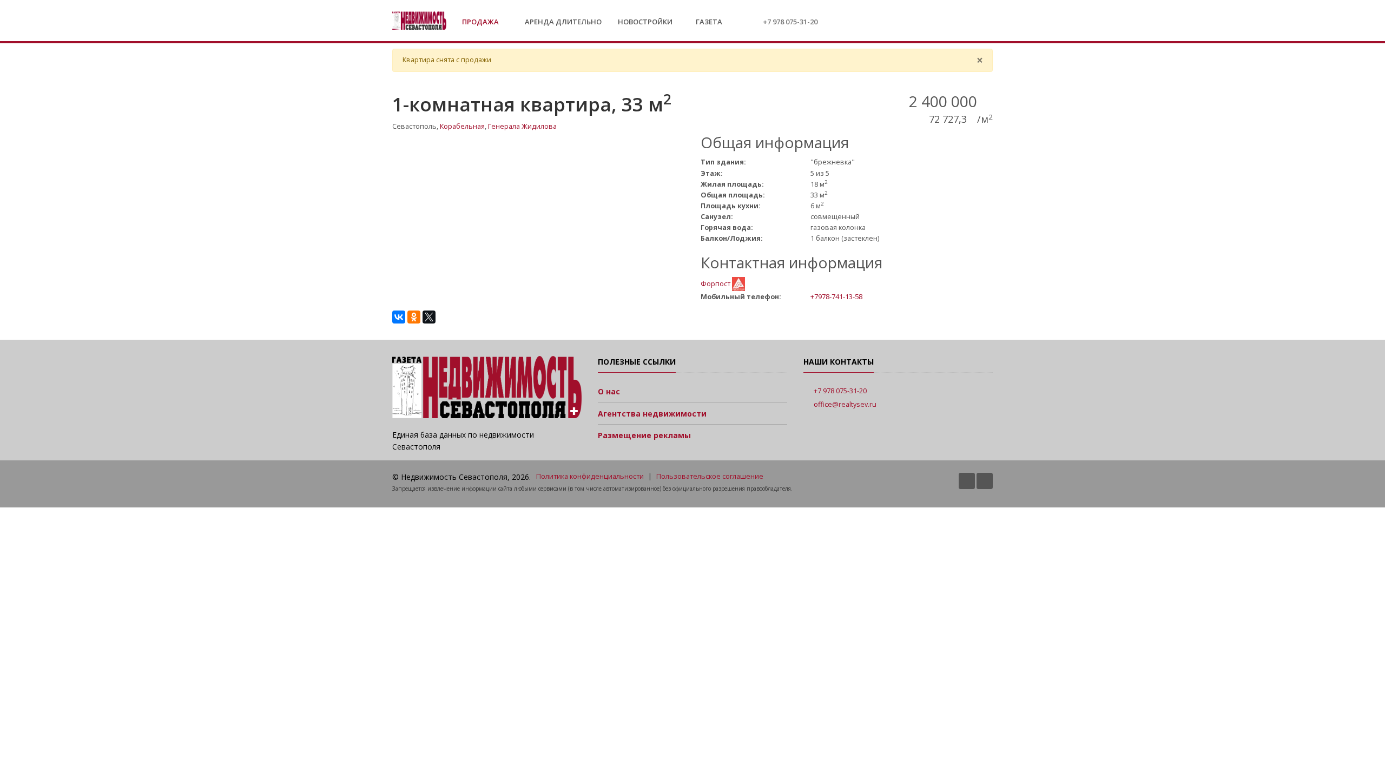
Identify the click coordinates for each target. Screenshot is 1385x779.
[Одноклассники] (413, 317)
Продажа (481, 22)
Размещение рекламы (644, 435)
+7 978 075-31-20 (790, 22)
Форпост (716, 283)
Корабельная (462, 126)
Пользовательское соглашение (709, 476)
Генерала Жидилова (522, 126)
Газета (708, 22)
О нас (609, 391)
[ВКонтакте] (398, 317)
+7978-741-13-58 (836, 296)
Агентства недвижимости (652, 413)
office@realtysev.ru (845, 404)
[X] (429, 317)
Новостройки (645, 22)
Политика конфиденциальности (590, 476)
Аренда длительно (563, 22)
